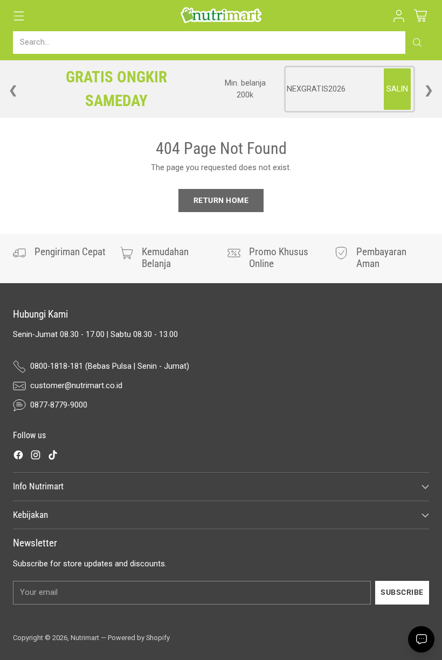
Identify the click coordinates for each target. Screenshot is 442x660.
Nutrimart (85, 638)
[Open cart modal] (420, 16)
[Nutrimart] (221, 15)
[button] (399, 16)
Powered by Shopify (139, 638)
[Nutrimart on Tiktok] (52, 456)
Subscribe (402, 592)
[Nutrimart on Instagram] (35, 456)
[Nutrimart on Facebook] (18, 456)
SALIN (397, 89)
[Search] (417, 42)
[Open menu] (19, 16)
